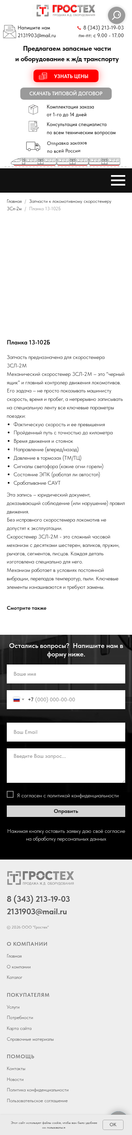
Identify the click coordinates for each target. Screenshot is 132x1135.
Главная (14, 201)
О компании (19, 966)
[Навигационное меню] (118, 180)
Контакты (16, 1068)
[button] (66, 76)
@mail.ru (46, 35)
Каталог (14, 977)
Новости (15, 1079)
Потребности (20, 1017)
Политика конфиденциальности (38, 1089)
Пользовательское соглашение (37, 1100)
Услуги (13, 1007)
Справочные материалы (30, 1039)
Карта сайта (19, 1028)
